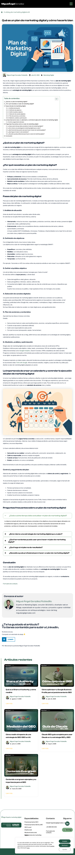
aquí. (28, 848)
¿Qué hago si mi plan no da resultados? (18, 132)
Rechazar (65, 845)
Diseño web (28, 830)
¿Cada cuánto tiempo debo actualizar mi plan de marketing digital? (25, 126)
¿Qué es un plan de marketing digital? (16, 102)
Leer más (9, 703)
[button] (8, 639)
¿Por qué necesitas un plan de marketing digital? (19, 104)
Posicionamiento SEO (31, 822)
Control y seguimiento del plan (16, 122)
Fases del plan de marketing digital (15, 106)
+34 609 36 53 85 (51, 827)
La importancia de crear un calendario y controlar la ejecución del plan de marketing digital (31, 120)
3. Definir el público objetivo (15, 112)
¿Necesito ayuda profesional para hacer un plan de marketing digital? (26, 134)
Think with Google (21, 363)
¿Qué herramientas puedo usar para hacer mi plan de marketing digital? (27, 130)
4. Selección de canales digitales (16, 114)
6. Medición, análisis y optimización (17, 118)
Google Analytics (25, 351)
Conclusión (8, 136)
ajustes (52, 846)
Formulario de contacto (50, 832)
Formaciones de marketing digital (33, 835)
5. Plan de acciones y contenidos (16, 116)
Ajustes (64, 849)
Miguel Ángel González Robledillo (20, 696)
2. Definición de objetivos (14, 110)
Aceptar (64, 841)
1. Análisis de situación (14, 108)
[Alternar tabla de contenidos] (55, 99)
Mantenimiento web (31, 832)
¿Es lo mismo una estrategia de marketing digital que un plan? (24, 128)
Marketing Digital (48, 75)
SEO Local (28, 827)
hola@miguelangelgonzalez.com (56, 823)
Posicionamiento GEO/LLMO (34, 825)
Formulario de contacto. (10, 584)
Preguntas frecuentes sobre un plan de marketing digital (21, 124)
